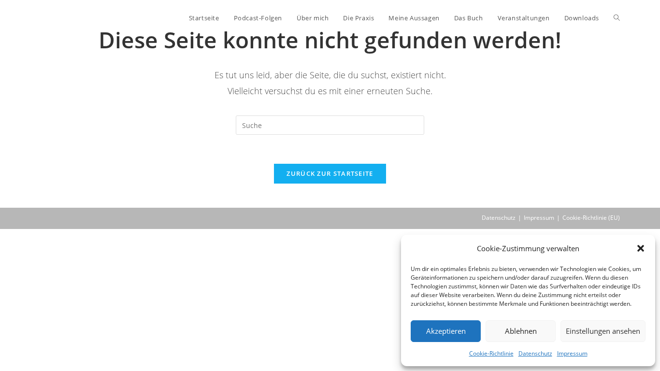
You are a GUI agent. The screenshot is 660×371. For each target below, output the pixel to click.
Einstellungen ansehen (603, 331)
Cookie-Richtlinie (491, 353)
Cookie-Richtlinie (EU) (591, 218)
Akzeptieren (446, 331)
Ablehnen (521, 331)
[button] (641, 248)
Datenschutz (535, 353)
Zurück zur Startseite (330, 173)
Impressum (572, 353)
